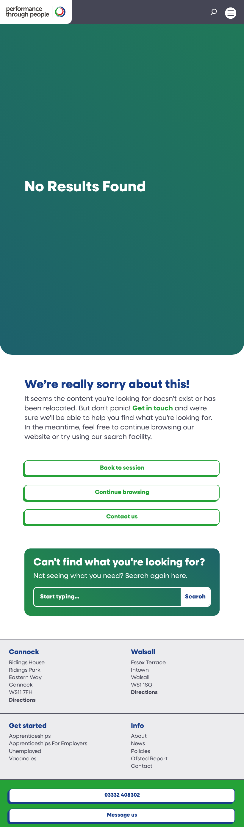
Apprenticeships (30, 736)
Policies (140, 751)
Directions (22, 700)
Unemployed (25, 751)
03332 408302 (122, 795)
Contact (141, 766)
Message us (122, 815)
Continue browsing (122, 492)
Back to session (122, 468)
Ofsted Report (149, 759)
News (138, 744)
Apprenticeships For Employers (48, 744)
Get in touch (152, 408)
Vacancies (22, 759)
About (139, 736)
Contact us (122, 517)
